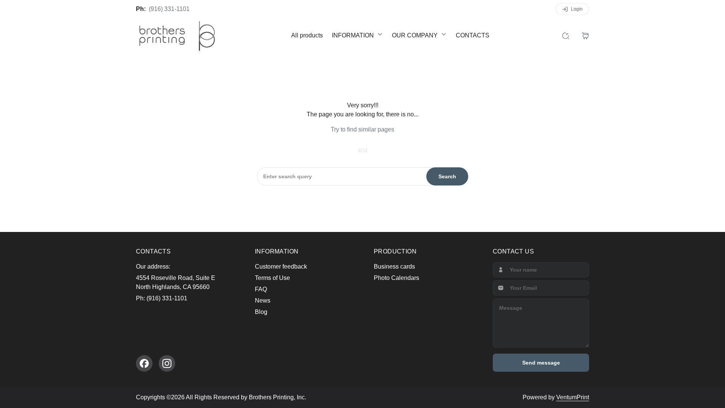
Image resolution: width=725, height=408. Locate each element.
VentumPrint (572, 397)
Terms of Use (272, 278)
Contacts (472, 35)
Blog (261, 312)
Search (447, 176)
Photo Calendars (396, 278)
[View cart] (585, 35)
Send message (541, 363)
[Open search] (565, 35)
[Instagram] (167, 363)
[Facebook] (144, 363)
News (262, 300)
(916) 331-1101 (169, 9)
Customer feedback (281, 266)
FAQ (261, 289)
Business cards (394, 266)
